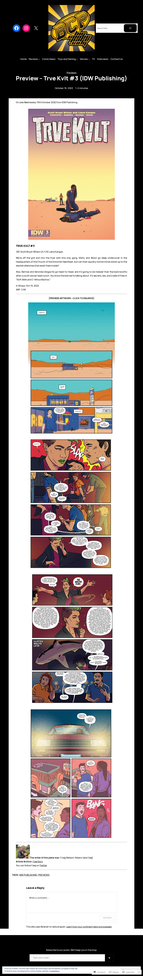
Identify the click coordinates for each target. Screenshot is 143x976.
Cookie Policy (54, 971)
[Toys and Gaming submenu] (77, 59)
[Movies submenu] (89, 59)
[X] (36, 28)
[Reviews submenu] (39, 59)
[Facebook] (16, 28)
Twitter (43, 865)
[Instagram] (26, 28)
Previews (71, 72)
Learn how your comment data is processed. (89, 926)
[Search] (130, 28)
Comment (107, 917)
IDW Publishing (28, 874)
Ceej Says (38, 861)
